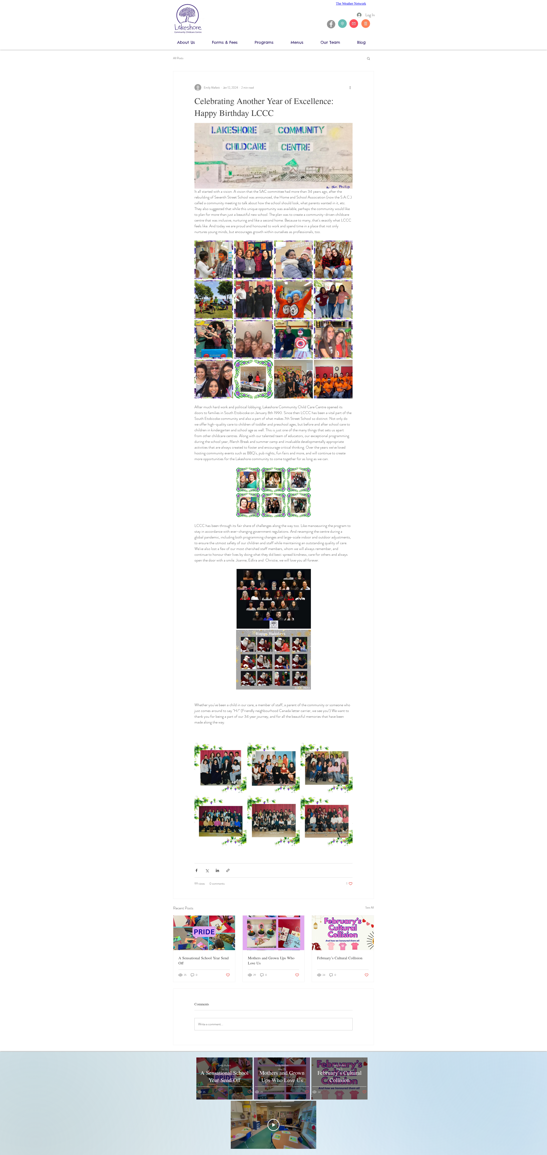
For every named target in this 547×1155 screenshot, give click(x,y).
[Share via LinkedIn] (217, 870)
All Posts (178, 58)
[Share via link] (228, 870)
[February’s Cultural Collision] (343, 933)
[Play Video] (273, 1125)
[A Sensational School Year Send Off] (204, 933)
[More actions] (350, 87)
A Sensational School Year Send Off (203, 960)
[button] (191, 42)
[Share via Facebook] (196, 870)
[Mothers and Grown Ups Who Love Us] (273, 933)
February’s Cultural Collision (339, 957)
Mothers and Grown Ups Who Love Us (271, 960)
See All (369, 907)
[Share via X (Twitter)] (207, 870)
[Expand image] (273, 156)
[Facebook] (331, 24)
